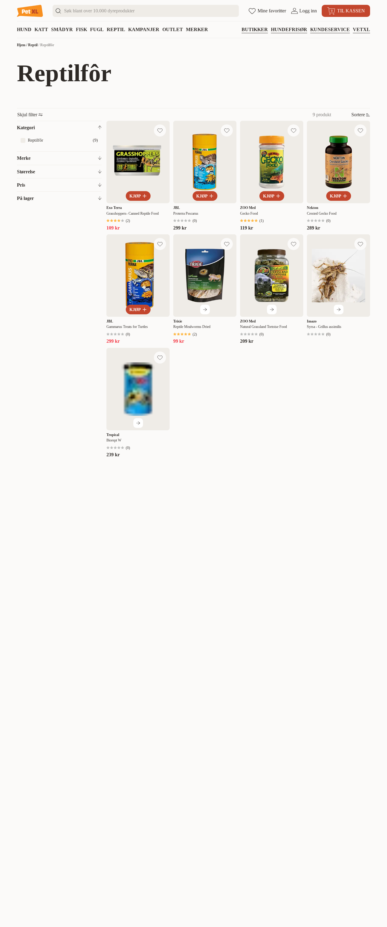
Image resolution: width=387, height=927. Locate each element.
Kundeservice (330, 29)
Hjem (21, 45)
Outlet (172, 29)
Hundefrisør (289, 29)
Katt (41, 29)
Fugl (97, 29)
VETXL (361, 29)
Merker (197, 29)
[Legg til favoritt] (160, 130)
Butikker (255, 29)
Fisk (81, 29)
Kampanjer (143, 29)
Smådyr (62, 29)
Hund (24, 29)
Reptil (116, 29)
